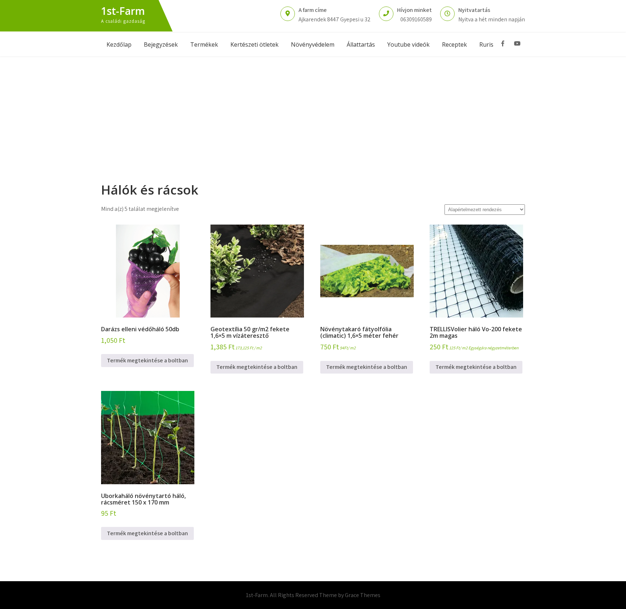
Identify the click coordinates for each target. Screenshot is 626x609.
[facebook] (503, 43)
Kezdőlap (119, 44)
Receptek (454, 44)
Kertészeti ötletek (254, 44)
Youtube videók (408, 44)
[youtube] (517, 43)
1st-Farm (123, 11)
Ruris (486, 44)
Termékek (204, 44)
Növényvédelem (312, 44)
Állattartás (361, 44)
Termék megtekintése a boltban (147, 360)
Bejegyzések (161, 44)
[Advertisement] (313, 110)
